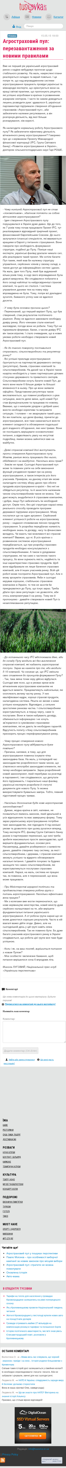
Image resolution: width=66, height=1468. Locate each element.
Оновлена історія (16, 1272)
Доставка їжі (9, 1139)
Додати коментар (20, 1050)
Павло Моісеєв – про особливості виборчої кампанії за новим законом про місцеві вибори (34, 1259)
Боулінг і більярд (12, 1157)
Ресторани (8, 1130)
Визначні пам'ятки (13, 1202)
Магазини (8, 1234)
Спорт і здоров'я (12, 1229)
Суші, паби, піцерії (11, 1134)
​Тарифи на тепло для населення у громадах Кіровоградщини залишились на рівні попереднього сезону (33, 1299)
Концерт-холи (10, 1189)
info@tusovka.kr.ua (38, 1449)
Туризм (7, 1206)
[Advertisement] (33, 1092)
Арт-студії (8, 1238)
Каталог (58, 17)
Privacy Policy (10, 1454)
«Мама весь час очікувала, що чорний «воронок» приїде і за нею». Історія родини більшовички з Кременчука (32, 1360)
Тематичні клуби (12, 1166)
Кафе (5, 1125)
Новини (36, 17)
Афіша (16, 17)
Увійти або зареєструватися (22, 1059)
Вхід (18, 26)
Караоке (7, 1162)
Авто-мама (12, 1276)
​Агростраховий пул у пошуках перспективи (32, 1253)
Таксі (5, 1216)
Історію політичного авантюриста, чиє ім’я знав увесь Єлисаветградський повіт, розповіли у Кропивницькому (34, 1334)
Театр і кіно (9, 1179)
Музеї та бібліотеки (13, 1184)
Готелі (6, 1211)
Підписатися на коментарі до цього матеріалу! (30, 1004)
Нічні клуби (9, 1152)
